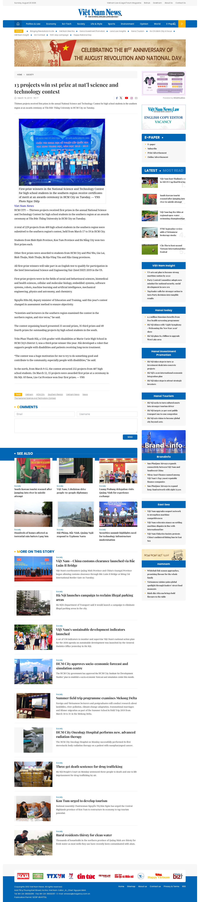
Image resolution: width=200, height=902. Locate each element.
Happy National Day (83, 35)
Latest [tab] (151, 170)
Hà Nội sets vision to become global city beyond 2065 (163, 420)
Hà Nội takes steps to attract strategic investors (164, 382)
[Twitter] (121, 98)
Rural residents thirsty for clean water (84, 835)
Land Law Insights (118, 31)
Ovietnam (157, 3)
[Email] (136, 98)
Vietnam (29, 394)
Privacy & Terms (171, 886)
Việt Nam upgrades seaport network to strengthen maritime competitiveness (164, 515)
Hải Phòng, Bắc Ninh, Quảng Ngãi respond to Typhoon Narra (75, 534)
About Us (169, 3)
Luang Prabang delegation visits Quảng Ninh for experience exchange (116, 493)
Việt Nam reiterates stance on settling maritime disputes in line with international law (164, 526)
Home (19, 74)
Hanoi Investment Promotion (92, 31)
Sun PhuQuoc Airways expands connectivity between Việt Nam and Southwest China (163, 467)
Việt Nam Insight (21, 35)
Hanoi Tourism (138, 31)
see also (25, 454)
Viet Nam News (24, 206)
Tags (18, 394)
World (157, 23)
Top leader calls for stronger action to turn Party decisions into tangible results (164, 295)
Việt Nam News (100, 13)
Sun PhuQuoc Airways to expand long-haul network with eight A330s (164, 488)
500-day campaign (59, 35)
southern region (55, 394)
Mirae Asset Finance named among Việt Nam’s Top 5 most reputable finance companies (163, 478)
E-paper (152, 137)
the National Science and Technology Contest (35, 398)
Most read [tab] (173, 170)
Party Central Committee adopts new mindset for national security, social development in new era (164, 283)
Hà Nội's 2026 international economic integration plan (164, 374)
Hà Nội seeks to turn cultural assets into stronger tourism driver (163, 404)
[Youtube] (126, 98)
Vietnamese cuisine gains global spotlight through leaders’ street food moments (164, 585)
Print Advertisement (157, 152)
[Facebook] (117, 98)
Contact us (155, 886)
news (85, 394)
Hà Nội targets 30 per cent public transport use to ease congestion (162, 412)
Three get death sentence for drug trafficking (89, 766)
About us (142, 886)
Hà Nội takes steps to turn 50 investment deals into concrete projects (161, 365)
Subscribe (152, 148)
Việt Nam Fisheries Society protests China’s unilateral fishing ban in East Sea (164, 537)
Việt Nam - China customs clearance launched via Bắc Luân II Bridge (95, 563)
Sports (111, 23)
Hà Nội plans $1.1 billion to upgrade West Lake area (163, 338)
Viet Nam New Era (67, 31)
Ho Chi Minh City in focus (161, 31)
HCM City (40, 394)
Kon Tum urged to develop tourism (81, 800)
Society (81, 23)
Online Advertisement (158, 157)
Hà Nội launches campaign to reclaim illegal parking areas (94, 597)
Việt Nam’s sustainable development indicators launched (90, 631)
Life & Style (96, 23)
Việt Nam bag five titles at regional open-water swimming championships (172, 215)
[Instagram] (131, 98)
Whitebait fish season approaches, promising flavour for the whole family (163, 574)
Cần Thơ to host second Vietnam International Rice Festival (173, 248)
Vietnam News (72, 394)
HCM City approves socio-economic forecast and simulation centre (92, 665)
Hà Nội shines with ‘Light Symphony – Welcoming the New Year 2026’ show (164, 328)
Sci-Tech (66, 23)
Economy (51, 23)
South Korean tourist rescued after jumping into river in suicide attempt (33, 493)
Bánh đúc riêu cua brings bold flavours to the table (161, 595)
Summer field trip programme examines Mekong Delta (96, 698)
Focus (19, 31)
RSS (184, 886)
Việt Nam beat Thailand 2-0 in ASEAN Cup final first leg (173, 180)
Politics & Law (33, 23)
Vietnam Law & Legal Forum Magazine (124, 3)
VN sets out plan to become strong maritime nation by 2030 (163, 274)
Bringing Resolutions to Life (42, 31)
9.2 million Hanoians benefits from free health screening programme (163, 319)
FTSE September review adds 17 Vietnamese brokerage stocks (171, 232)
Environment (127, 23)
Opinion (144, 23)
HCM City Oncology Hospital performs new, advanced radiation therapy (95, 734)
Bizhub (147, 3)
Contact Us (181, 3)
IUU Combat (39, 35)
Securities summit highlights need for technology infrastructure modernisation (117, 536)
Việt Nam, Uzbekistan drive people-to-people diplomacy (72, 491)
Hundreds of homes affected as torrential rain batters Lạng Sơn (31, 534)
